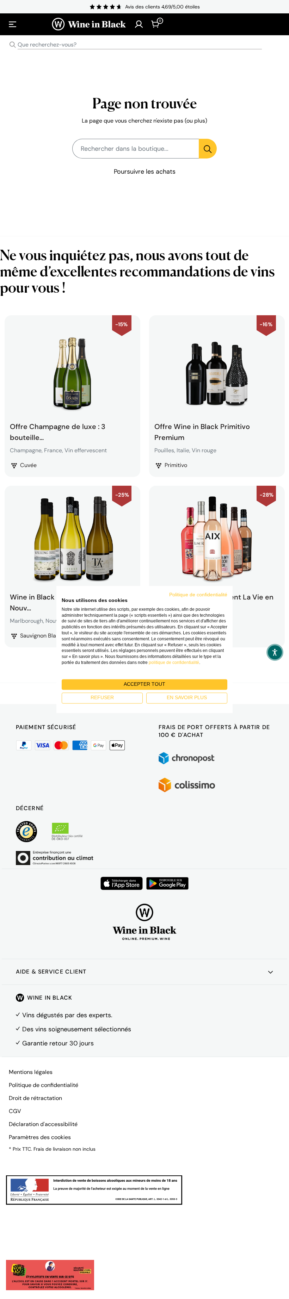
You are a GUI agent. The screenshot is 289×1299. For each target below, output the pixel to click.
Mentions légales (31, 1072)
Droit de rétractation (35, 1098)
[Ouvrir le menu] (13, 24)
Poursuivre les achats (145, 171)
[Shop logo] (89, 24)
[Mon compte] (139, 24)
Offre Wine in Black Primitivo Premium (202, 431)
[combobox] (144, 45)
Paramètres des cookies (40, 1137)
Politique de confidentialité (43, 1085)
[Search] (12, 44)
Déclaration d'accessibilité (43, 1124)
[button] (274, 652)
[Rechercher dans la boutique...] (208, 149)
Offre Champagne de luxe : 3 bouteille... (57, 431)
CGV (15, 1111)
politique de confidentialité (174, 662)
